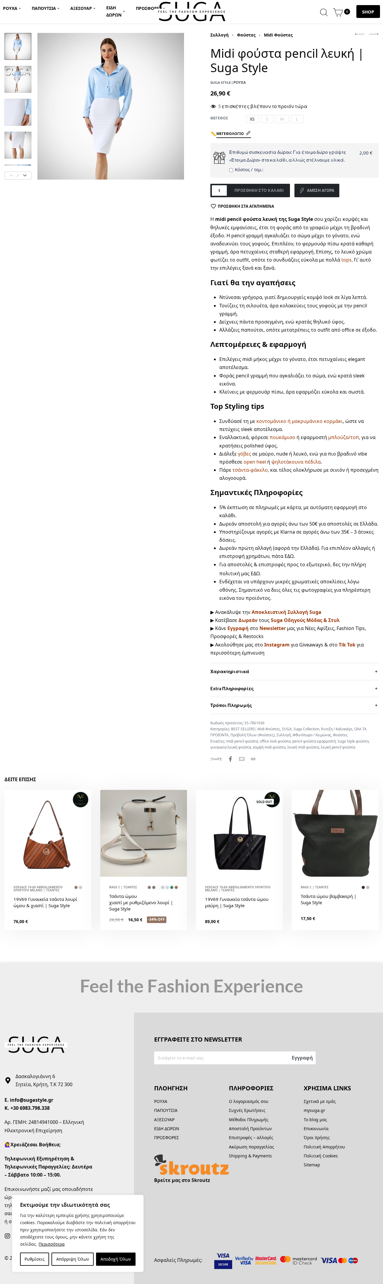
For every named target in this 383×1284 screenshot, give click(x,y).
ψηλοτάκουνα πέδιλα (296, 462)
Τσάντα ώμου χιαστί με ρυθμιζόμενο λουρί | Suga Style (141, 902)
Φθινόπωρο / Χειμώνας (312, 734)
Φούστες (246, 35)
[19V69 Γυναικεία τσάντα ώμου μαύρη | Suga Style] (239, 833)
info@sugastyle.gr (31, 1100)
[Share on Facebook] (230, 759)
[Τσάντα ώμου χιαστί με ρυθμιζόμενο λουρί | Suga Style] (143, 833)
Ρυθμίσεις (35, 1259)
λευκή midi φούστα (303, 747)
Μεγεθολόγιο (230, 133)
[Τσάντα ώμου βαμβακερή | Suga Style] (335, 833)
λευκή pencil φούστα (338, 747)
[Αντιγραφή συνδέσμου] (253, 759)
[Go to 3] (17, 112)
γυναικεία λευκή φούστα (230, 747)
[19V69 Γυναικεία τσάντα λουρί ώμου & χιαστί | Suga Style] (47, 833)
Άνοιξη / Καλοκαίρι (336, 728)
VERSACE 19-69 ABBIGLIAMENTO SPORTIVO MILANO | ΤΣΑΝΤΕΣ (38, 889)
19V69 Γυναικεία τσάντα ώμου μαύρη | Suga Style (236, 902)
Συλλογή (219, 35)
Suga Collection (306, 728)
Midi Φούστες (278, 35)
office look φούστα (275, 741)
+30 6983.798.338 (30, 1108)
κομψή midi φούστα (269, 747)
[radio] (252, 119)
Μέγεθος (219, 118)
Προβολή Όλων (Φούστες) (252, 734)
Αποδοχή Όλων (116, 1259)
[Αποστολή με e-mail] (241, 759)
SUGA (287, 728)
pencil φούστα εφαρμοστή (314, 741)
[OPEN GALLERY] (110, 106)
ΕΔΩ (289, 556)
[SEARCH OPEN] (323, 11)
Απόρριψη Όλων (72, 1259)
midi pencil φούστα (242, 741)
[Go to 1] (17, 46)
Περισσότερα (52, 1244)
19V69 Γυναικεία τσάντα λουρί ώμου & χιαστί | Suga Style (45, 902)
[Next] (24, 175)
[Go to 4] (17, 145)
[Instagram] (7, 1236)
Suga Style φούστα (353, 741)
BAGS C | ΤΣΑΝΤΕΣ (123, 887)
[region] (78, 1233)
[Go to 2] (17, 79)
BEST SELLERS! (243, 728)
